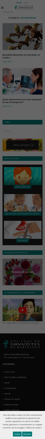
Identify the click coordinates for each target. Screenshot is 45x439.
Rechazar (27, 434)
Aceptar (17, 434)
